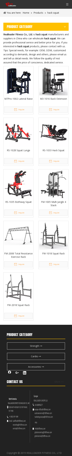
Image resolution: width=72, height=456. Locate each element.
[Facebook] (9, 373)
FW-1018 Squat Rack (53, 253)
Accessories (35, 366)
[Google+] (17, 373)
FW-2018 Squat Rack (18, 305)
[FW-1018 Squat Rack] (53, 235)
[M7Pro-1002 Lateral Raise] (18, 80)
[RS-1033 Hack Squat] (53, 132)
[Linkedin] (24, 373)
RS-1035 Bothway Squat (18, 201)
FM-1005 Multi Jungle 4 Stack (53, 203)
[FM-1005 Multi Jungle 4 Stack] (53, 184)
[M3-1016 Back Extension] (53, 80)
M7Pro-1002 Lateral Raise (18, 98)
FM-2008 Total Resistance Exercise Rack (18, 255)
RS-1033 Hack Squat (53, 150)
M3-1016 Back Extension (53, 98)
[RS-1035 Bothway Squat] (18, 184)
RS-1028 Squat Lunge (18, 150)
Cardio (35, 356)
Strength (35, 345)
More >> (59, 382)
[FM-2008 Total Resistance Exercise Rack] (18, 235)
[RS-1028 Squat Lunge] (18, 132)
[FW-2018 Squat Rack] (18, 287)
